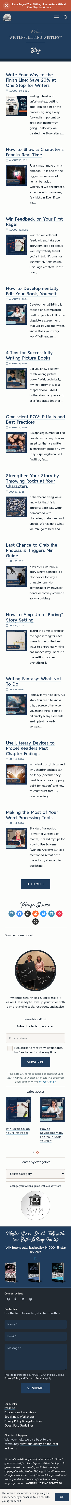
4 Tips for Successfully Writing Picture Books (29, 355)
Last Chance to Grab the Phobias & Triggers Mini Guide (31, 550)
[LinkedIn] (23, 1299)
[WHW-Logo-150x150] (7, 17)
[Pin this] (59, 913)
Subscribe (35, 1062)
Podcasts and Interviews (20, 1412)
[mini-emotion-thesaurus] (59, 1272)
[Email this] (11, 913)
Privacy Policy (12, 1378)
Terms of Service (35, 1378)
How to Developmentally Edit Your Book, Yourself (32, 291)
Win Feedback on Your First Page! (34, 221)
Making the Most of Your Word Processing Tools (32, 815)
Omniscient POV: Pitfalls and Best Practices (35, 419)
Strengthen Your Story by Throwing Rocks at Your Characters (32, 481)
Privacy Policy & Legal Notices (24, 1421)
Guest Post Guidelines (19, 1425)
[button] (56, 17)
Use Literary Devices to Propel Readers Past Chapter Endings (30, 748)
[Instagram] (15, 1299)
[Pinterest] (30, 1299)
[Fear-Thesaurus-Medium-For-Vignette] (12, 1272)
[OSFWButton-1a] (35, 1205)
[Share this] (19, 913)
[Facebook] (8, 1299)
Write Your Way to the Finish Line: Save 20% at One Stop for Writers (31, 80)
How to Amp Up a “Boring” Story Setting (34, 617)
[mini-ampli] (35, 1272)
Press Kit (10, 1408)
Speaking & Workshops (20, 1416)
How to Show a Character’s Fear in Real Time (35, 152)
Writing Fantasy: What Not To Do (33, 681)
